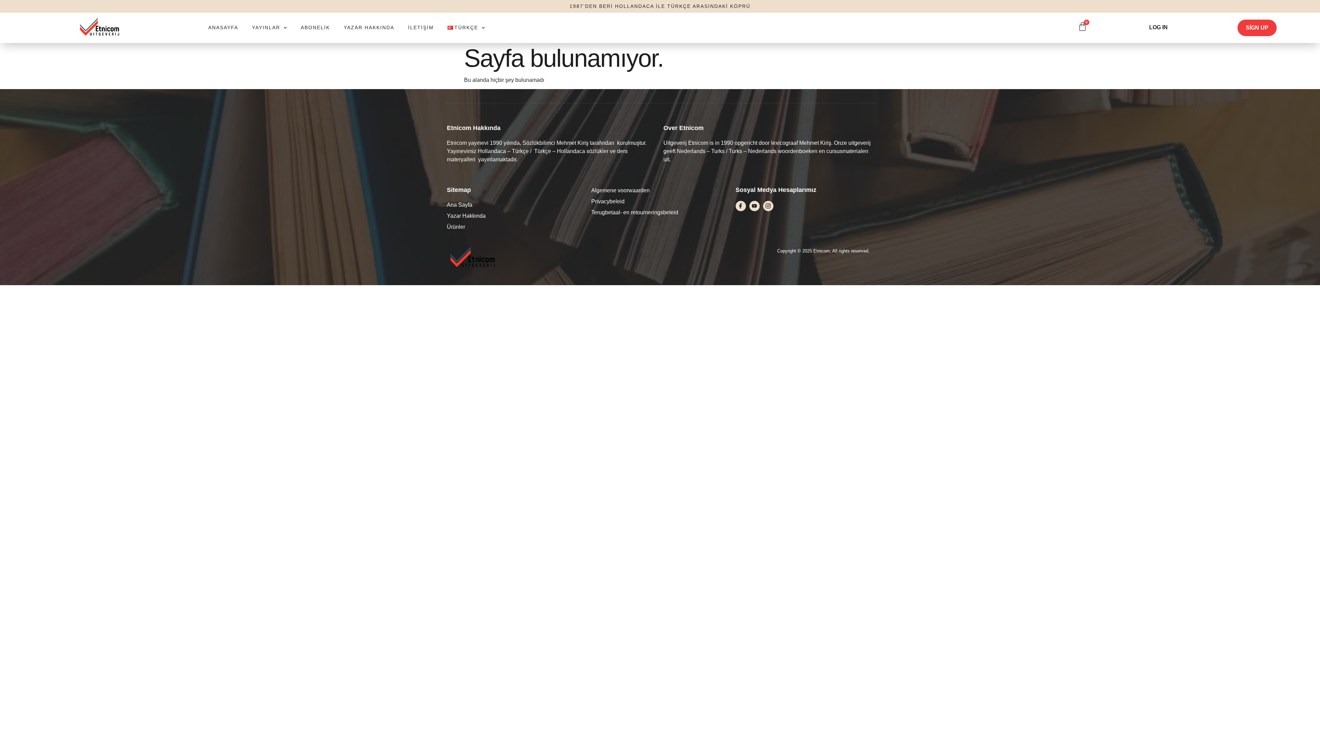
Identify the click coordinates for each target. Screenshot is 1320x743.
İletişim (421, 27)
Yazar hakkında (369, 27)
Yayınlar (266, 27)
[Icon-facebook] (741, 206)
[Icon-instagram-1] (768, 206)
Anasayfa (223, 27)
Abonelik (315, 27)
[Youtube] (754, 206)
